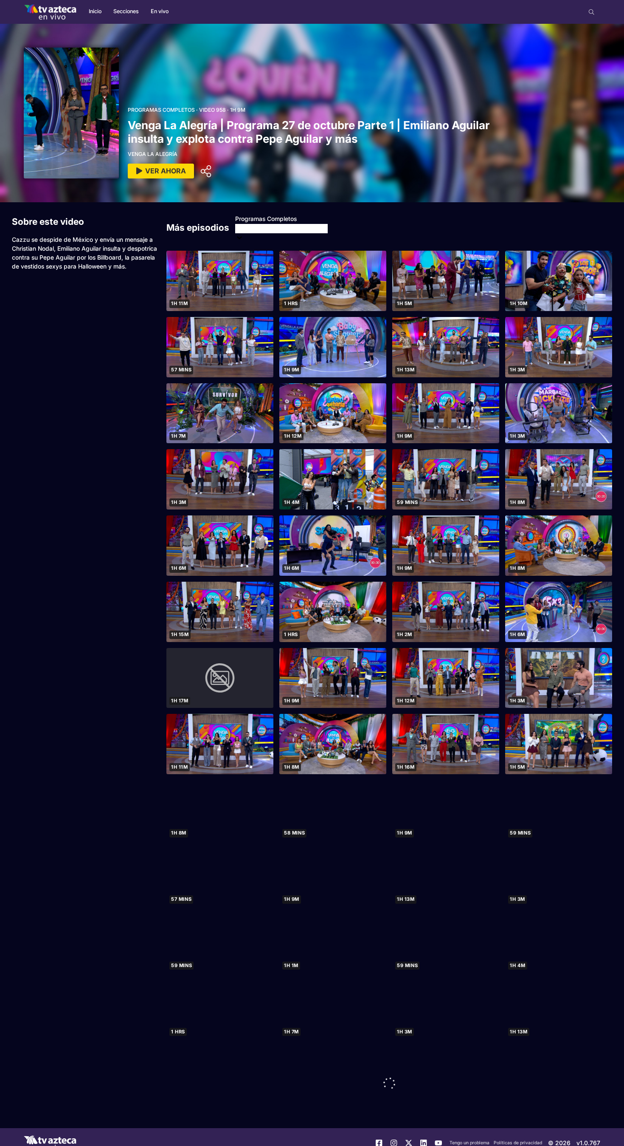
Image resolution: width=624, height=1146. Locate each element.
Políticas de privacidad (518, 1143)
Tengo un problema (469, 1143)
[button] (591, 12)
